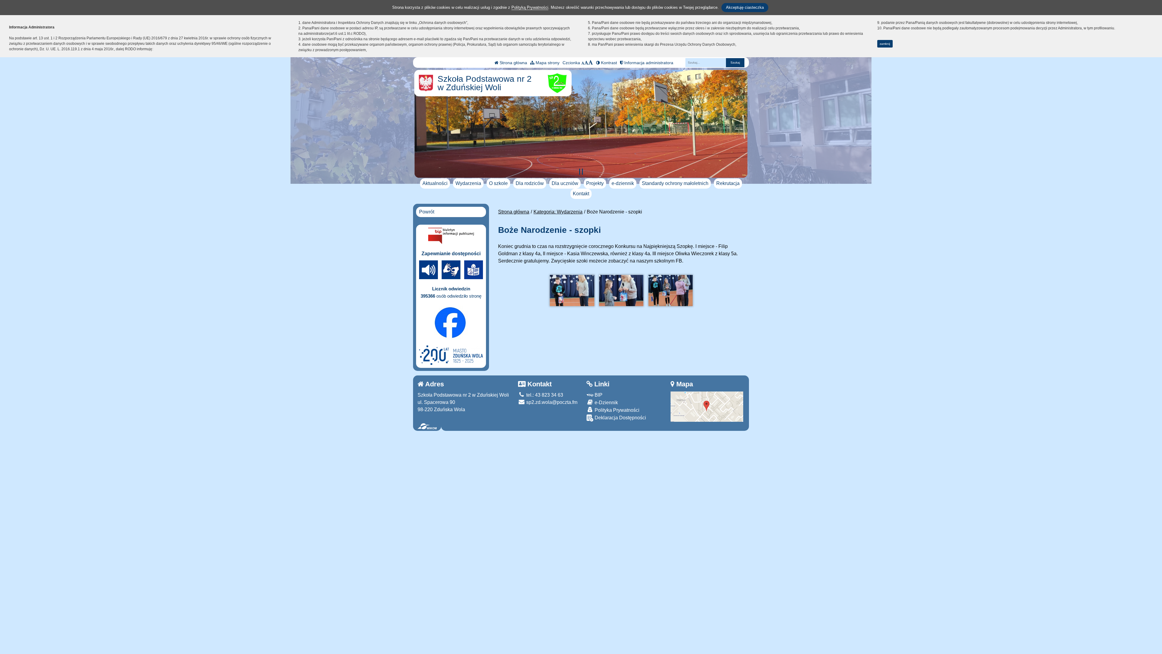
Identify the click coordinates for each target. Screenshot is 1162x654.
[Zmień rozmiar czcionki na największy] (590, 62)
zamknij (885, 43)
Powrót (426, 211)
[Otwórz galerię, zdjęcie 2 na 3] (621, 290)
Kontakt (581, 193)
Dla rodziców (530, 183)
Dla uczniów (565, 183)
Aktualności (435, 183)
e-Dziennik (605, 402)
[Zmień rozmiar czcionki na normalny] (582, 62)
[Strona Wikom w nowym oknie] (427, 426)
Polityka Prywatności (616, 410)
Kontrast (608, 62)
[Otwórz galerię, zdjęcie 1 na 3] (572, 290)
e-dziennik (623, 183)
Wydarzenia (468, 183)
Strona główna (512, 62)
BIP (597, 395)
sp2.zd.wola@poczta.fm (551, 402)
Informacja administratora (648, 62)
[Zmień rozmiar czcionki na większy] (586, 62)
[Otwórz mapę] (707, 406)
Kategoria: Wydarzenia (558, 211)
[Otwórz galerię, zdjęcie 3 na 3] (670, 290)
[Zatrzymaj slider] (581, 172)
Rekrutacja (728, 183)
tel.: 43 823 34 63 (544, 395)
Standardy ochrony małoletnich (675, 183)
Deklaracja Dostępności (619, 417)
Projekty (595, 183)
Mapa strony (547, 62)
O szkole (498, 183)
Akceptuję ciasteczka (745, 7)
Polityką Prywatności (529, 7)
